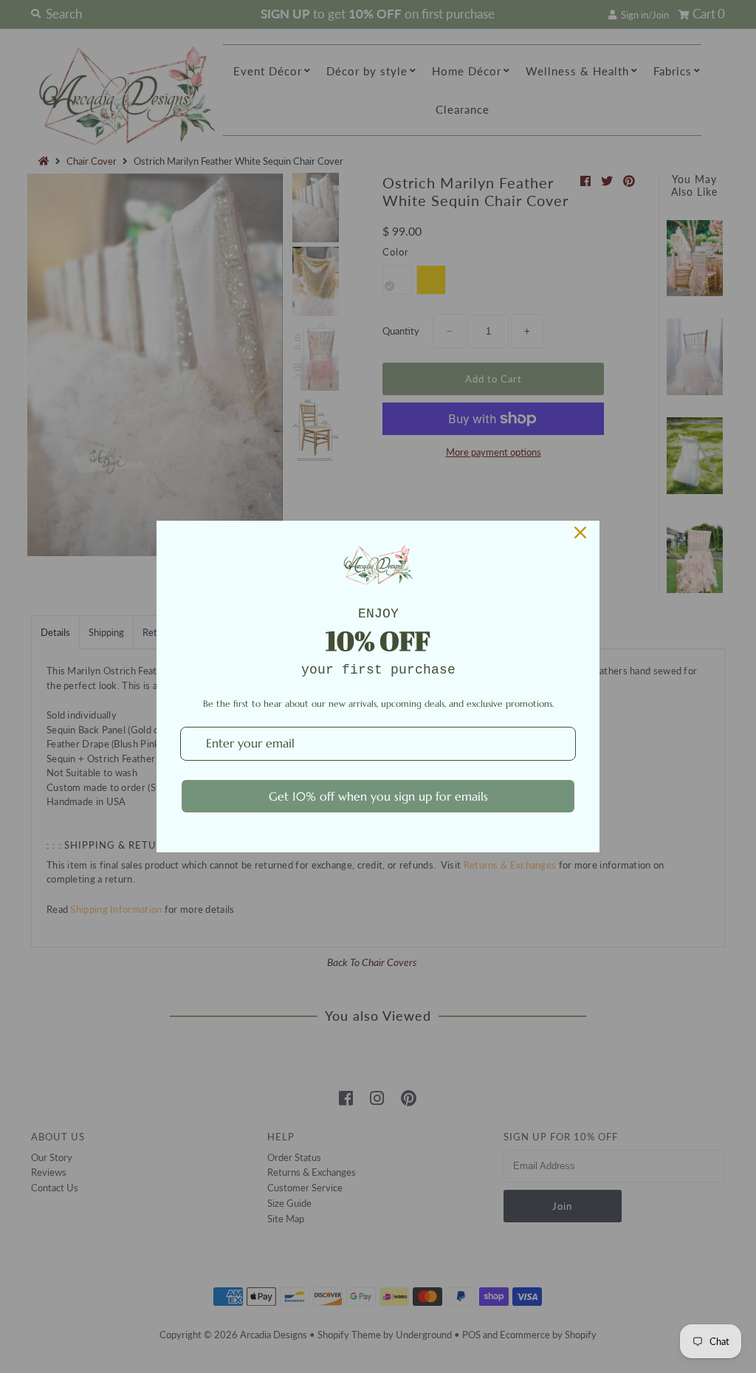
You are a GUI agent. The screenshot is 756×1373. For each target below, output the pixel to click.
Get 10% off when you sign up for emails (378, 796)
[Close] (580, 532)
